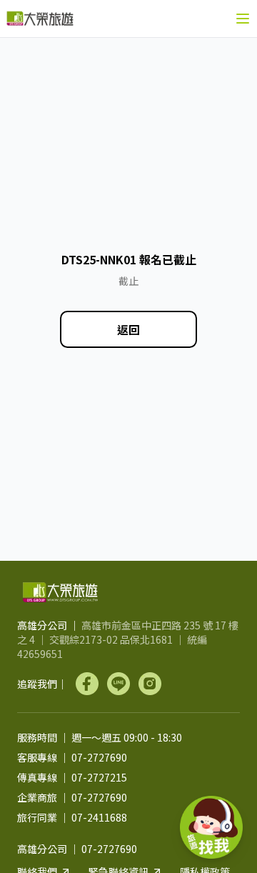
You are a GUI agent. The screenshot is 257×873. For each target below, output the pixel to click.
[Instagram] (149, 683)
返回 (128, 329)
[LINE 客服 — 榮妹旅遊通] (211, 827)
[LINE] (118, 683)
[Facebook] (87, 683)
